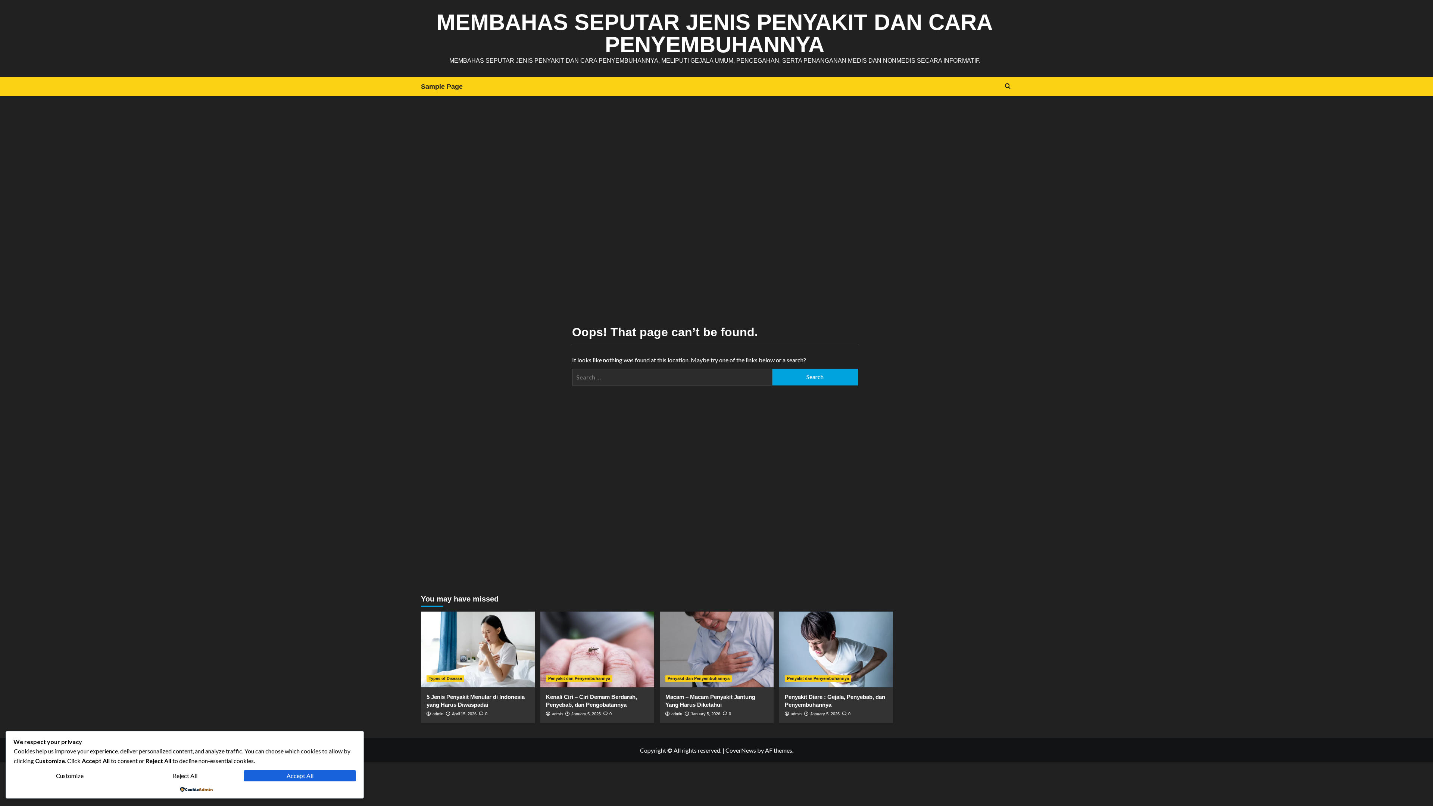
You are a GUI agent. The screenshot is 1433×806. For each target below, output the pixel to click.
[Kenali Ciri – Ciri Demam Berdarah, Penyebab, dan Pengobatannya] (597, 649)
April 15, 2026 (464, 714)
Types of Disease (445, 678)
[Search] (1007, 86)
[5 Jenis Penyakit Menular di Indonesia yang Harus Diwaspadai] (478, 649)
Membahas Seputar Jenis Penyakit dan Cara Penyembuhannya (715, 33)
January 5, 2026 (586, 714)
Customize (70, 775)
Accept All (300, 775)
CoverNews (740, 750)
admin (438, 714)
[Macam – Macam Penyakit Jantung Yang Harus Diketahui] (717, 649)
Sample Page (442, 86)
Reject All (185, 775)
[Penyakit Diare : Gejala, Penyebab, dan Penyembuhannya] (836, 649)
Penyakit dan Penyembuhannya (579, 678)
